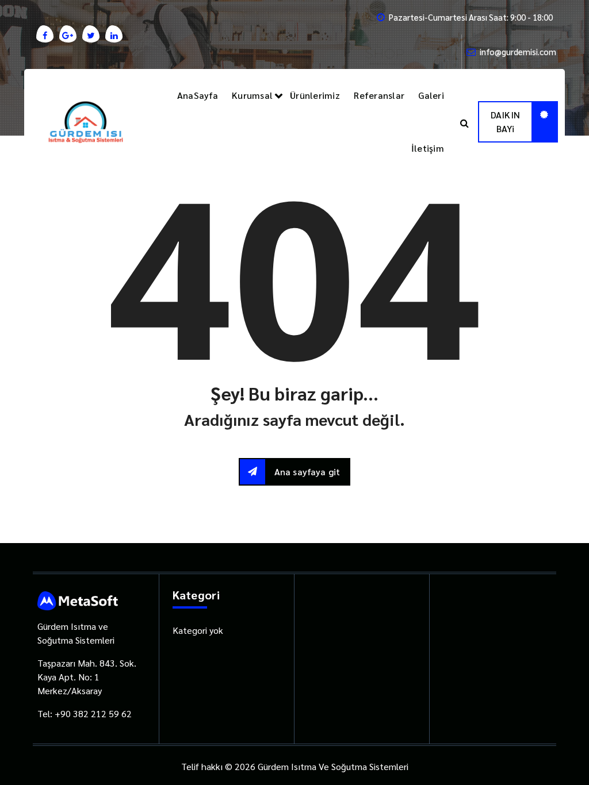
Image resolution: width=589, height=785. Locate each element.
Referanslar (379, 95)
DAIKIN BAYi (505, 121)
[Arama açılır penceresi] (464, 121)
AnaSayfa (197, 95)
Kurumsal (252, 95)
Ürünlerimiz (315, 95)
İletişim (427, 148)
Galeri (431, 95)
